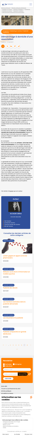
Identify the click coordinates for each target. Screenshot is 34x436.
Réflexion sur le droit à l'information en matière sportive (16, 273)
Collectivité (8, 366)
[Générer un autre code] (29, 374)
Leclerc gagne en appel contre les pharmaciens (15, 257)
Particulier (8, 364)
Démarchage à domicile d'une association (13, 12)
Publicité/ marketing (18, 11)
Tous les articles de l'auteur (12, 224)
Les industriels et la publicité (13, 318)
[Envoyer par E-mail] (18, 46)
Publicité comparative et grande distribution (14, 333)
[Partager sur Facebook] (15, 46)
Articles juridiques (5, 8)
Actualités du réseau (7, 393)
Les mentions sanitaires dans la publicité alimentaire (14, 303)
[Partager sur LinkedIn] (11, 46)
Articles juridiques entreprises (18, 8)
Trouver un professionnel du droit (10, 388)
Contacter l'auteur (9, 223)
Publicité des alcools (10, 288)
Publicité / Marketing (18, 9)
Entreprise (18, 364)
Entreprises (27, 9)
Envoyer (8, 379)
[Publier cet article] (7, 46)
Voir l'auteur (7, 221)
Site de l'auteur (8, 226)
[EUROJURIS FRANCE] (7, 4)
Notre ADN (4, 386)
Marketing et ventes (7, 9)
